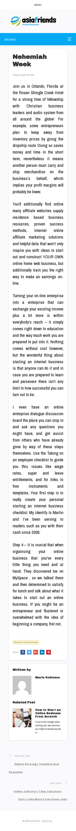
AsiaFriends (34, 821)
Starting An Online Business (26, 642)
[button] (38, 5)
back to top (47, 821)
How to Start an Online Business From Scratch (48, 713)
